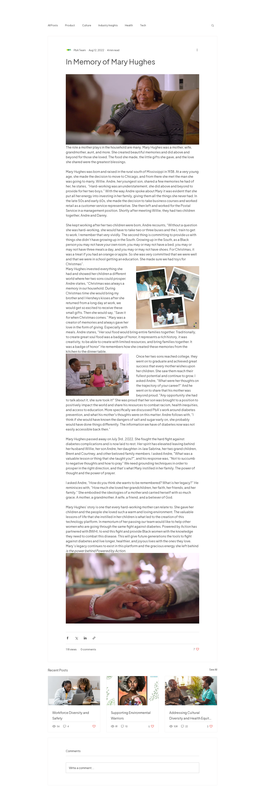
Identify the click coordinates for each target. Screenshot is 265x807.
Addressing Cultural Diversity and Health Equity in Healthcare (190, 715)
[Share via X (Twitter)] (76, 638)
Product (70, 25)
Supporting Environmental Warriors (131, 715)
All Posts (53, 25)
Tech (143, 25)
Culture (86, 25)
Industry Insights (108, 25)
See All (213, 669)
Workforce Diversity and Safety (70, 715)
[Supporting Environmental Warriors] (133, 690)
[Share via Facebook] (67, 638)
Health (129, 25)
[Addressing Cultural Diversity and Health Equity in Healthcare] (191, 690)
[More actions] (197, 50)
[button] (212, 25)
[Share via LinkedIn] (85, 638)
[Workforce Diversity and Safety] (74, 690)
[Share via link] (94, 638)
